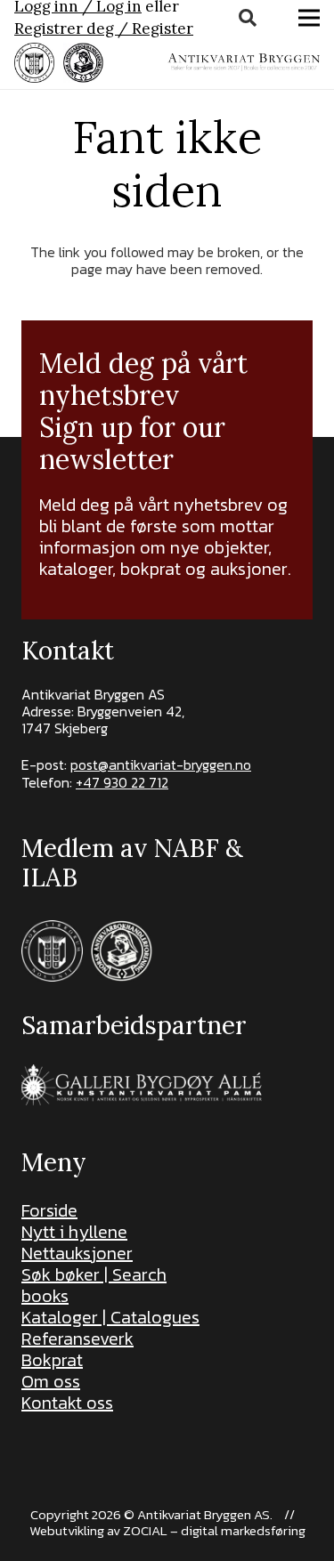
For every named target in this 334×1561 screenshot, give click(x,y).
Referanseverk (77, 1338)
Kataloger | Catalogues (110, 1317)
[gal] (143, 1084)
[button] (247, 18)
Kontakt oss (67, 1402)
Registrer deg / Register (103, 28)
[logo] (244, 62)
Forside (49, 1210)
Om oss (50, 1381)
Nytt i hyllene (74, 1231)
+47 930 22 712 (122, 782)
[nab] (83, 63)
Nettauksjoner (77, 1253)
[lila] (34, 63)
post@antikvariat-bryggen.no (160, 764)
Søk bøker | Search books (94, 1285)
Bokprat (52, 1360)
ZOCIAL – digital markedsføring (214, 1530)
